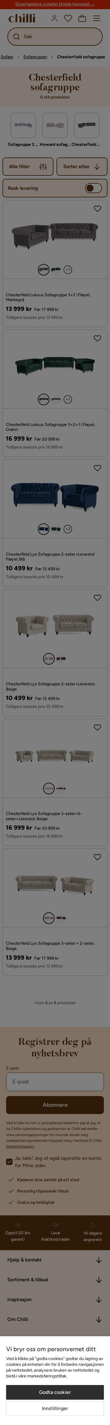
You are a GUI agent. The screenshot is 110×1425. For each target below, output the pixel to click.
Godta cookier (55, 1392)
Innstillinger (55, 1408)
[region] (55, 1380)
